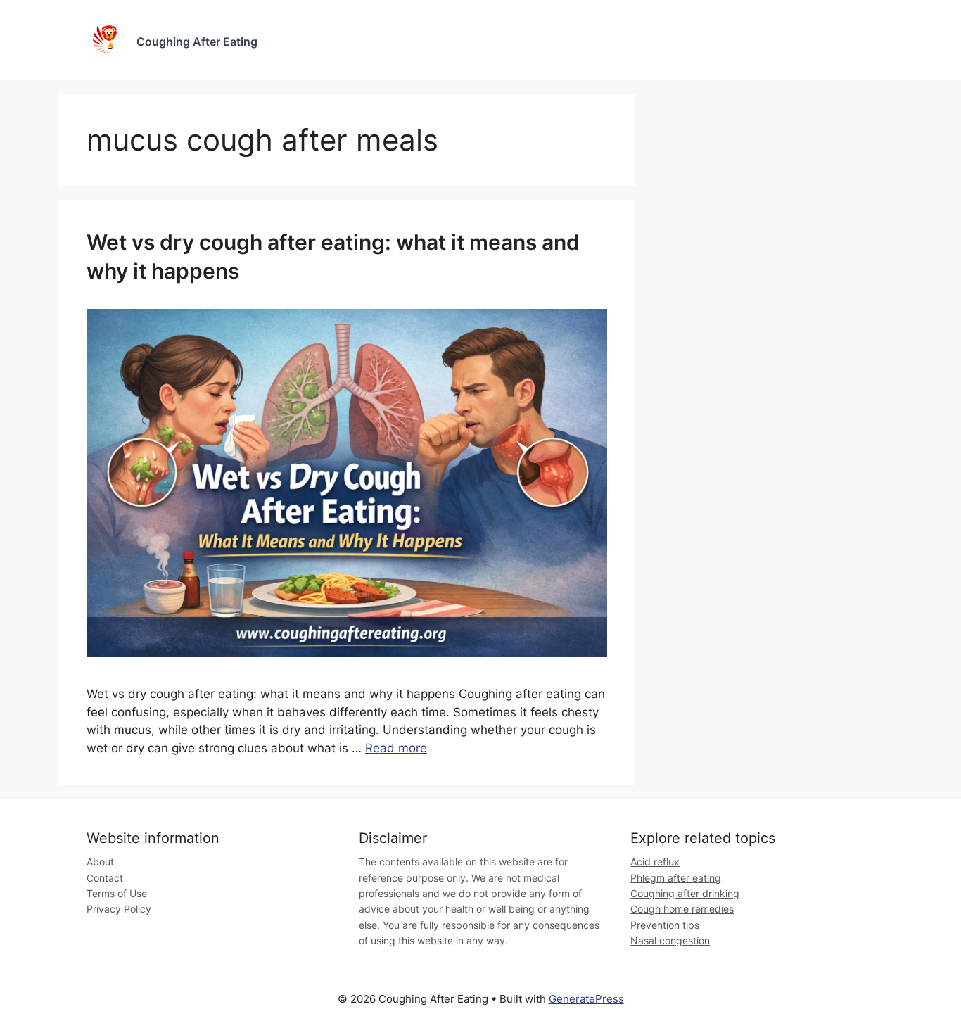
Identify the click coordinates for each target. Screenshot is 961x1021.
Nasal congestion (670, 940)
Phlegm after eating (675, 878)
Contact (105, 878)
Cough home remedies (682, 909)
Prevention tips (664, 925)
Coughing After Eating (196, 41)
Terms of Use (117, 893)
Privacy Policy (119, 909)
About (100, 862)
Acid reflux (655, 862)
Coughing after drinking (684, 893)
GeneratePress (586, 999)
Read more (396, 748)
